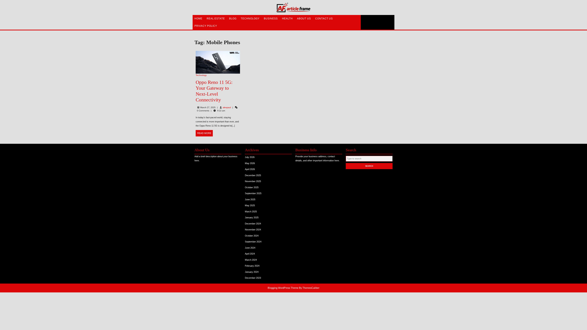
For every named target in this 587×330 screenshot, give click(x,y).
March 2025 (251, 211)
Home (198, 18)
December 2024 (253, 223)
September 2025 (253, 193)
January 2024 (251, 272)
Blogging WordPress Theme (283, 288)
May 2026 (250, 163)
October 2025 (251, 187)
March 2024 (251, 259)
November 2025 (253, 181)
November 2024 (253, 229)
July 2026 (250, 157)
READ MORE (205, 134)
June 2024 (250, 247)
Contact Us (324, 18)
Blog (232, 18)
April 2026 (250, 169)
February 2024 (252, 265)
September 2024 (253, 241)
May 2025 (250, 205)
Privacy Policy (205, 26)
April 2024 (250, 253)
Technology (250, 18)
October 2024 (251, 235)
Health (287, 18)
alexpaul (227, 107)
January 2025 (251, 217)
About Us (304, 18)
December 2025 (253, 175)
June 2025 (250, 199)
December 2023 (253, 278)
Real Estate (216, 18)
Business (271, 18)
